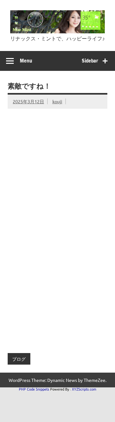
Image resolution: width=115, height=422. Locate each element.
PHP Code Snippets (34, 389)
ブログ (19, 359)
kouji (57, 101)
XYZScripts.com (84, 389)
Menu (26, 60)
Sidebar (90, 60)
